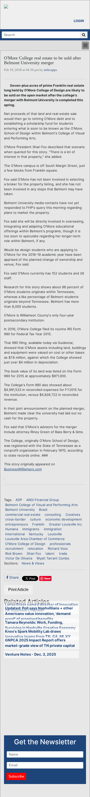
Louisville (55, 534)
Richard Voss (58, 548)
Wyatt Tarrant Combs (52, 558)
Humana (11, 529)
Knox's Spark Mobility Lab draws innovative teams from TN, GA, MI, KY (37, 634)
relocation (35, 548)
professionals (60, 544)
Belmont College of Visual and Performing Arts (41, 505)
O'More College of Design (25, 544)
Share (13, 577)
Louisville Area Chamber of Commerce (35, 539)
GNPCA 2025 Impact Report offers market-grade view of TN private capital (40, 643)
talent (50, 553)
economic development (64, 519)
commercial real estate (22, 515)
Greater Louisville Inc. (66, 524)
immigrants (30, 529)
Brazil (43, 510)
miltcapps (50, 70)
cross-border (15, 519)
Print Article (18, 589)
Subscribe (16, 776)
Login (79, 21)
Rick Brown (13, 553)
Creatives (73, 515)
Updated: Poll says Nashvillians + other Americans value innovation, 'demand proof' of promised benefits (39, 613)
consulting (53, 515)
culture (35, 519)
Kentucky (36, 534)
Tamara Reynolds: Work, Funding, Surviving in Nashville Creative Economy (40, 625)
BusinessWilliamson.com (23, 469)
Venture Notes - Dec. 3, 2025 (30, 654)
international (15, 534)
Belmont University (20, 510)
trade (63, 553)
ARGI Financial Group (42, 500)
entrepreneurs (16, 524)
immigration (53, 529)
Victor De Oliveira (18, 558)
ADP (19, 500)
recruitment (14, 548)
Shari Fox (34, 553)
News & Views (33, 563)
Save (47, 578)
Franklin (38, 524)
